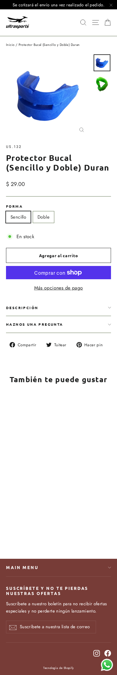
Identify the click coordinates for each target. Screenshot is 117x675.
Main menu (22, 567)
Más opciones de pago (58, 287)
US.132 (14, 146)
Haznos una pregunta (34, 324)
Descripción (22, 307)
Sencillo (18, 217)
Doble (44, 217)
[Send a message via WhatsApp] (107, 665)
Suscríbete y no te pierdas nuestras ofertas (47, 590)
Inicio (10, 44)
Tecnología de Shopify (58, 668)
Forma (14, 206)
